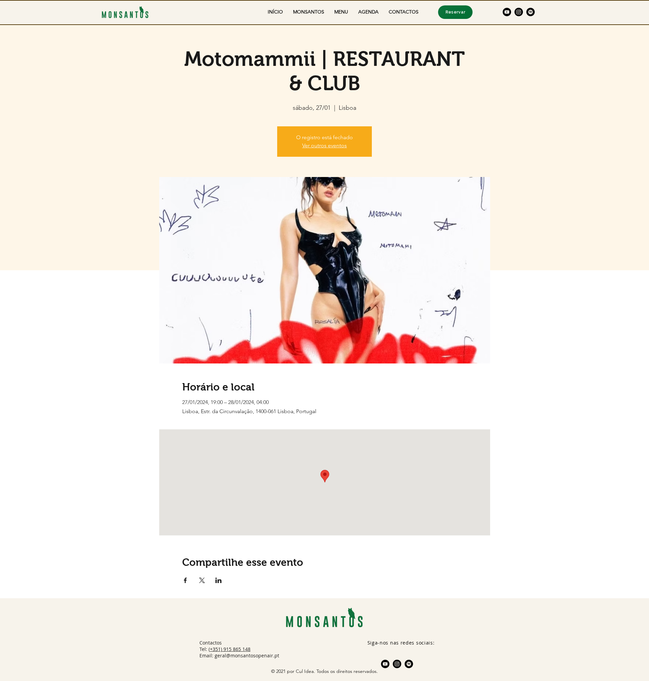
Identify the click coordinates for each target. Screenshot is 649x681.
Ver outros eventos (324, 145)
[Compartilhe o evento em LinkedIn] (218, 580)
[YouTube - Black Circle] (507, 12)
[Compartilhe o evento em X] (202, 580)
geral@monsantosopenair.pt (247, 655)
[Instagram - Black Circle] (518, 12)
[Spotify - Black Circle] (530, 12)
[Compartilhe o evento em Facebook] (185, 580)
